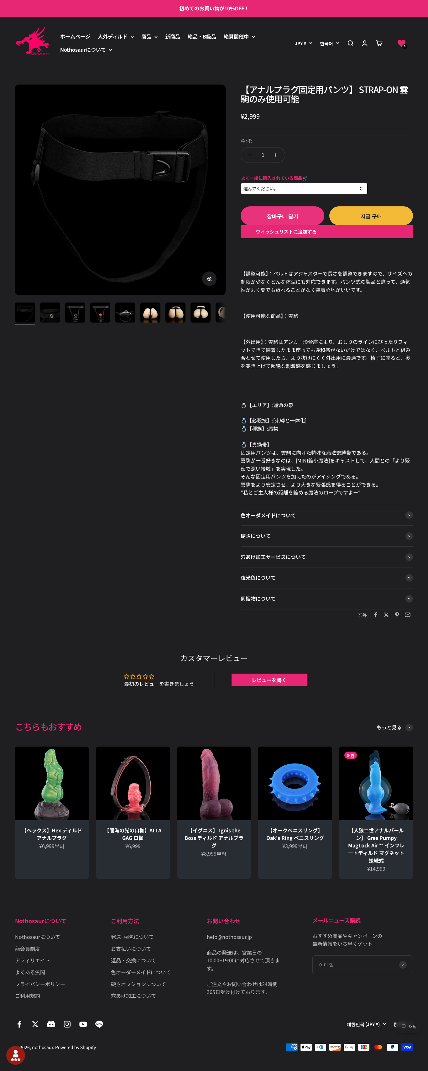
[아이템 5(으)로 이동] (125, 313)
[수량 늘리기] (276, 155)
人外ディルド (113, 36)
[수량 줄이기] (250, 155)
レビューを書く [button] (269, 680)
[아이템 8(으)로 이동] (201, 313)
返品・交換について (133, 960)
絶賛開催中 (236, 36)
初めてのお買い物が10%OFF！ (214, 8)
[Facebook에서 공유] (375, 614)
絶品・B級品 (202, 36)
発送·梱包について (132, 936)
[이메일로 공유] (407, 614)
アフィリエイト (32, 960)
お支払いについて (131, 948)
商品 (146, 36)
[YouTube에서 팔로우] (83, 1024)
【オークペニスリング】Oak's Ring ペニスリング (295, 833)
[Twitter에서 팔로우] (35, 1024)
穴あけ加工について (133, 995)
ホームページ (75, 36)
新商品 (172, 36)
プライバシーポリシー (40, 984)
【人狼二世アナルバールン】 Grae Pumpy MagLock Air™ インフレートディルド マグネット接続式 (376, 845)
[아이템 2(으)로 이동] (50, 313)
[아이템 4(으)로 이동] (100, 313)
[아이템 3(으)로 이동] (75, 313)
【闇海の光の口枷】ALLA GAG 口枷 (132, 833)
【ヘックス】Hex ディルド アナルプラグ (52, 833)
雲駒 (286, 452)
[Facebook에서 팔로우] (19, 1024)
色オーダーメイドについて (141, 972)
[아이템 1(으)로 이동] (25, 313)
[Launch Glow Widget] (15, 1055)
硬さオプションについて (138, 984)
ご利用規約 (27, 995)
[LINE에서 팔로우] (99, 1024)
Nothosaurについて (83, 49)
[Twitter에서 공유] (386, 614)
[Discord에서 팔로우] (51, 1024)
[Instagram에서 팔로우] (67, 1024)
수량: (246, 140)
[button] (401, 43)
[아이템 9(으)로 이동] (226, 313)
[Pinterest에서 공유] (397, 614)
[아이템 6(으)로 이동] (150, 313)
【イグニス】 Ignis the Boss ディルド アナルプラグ (214, 837)
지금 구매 (371, 216)
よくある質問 (30, 972)
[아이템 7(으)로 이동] (175, 313)
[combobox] (304, 188)
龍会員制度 (27, 948)
